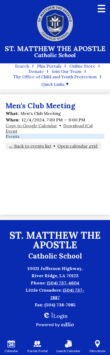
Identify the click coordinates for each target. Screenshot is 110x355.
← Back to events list (30, 146)
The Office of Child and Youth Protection (55, 76)
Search (22, 66)
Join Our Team (66, 71)
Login (55, 315)
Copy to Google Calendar (31, 125)
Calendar (11, 351)
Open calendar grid (77, 146)
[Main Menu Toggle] (101, 8)
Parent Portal (37, 351)
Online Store (82, 66)
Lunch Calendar (68, 351)
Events (12, 136)
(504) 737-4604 (63, 282)
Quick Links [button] (53, 84)
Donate (36, 71)
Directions (97, 351)
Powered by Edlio (55, 324)
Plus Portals (49, 66)
